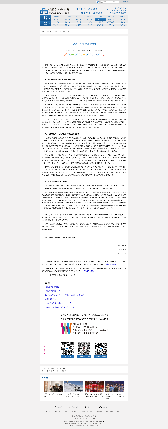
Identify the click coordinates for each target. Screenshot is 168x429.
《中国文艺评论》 (56, 25)
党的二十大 (67, 16)
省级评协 (67, 22)
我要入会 (122, 22)
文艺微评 (122, 19)
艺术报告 (78, 25)
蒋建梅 (100, 50)
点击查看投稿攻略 (111, 264)
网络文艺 (78, 19)
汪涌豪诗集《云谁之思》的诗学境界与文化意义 (59, 307)
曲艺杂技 (56, 19)
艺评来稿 (62, 31)
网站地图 (125, 2)
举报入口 (119, 411)
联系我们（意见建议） (87, 411)
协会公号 (67, 25)
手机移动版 (74, 407)
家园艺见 (78, 22)
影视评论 (100, 16)
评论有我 (89, 25)
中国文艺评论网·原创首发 (53, 291)
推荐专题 (100, 25)
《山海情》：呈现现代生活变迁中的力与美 (58, 303)
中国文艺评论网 (86, 50)
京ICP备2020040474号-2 (99, 421)
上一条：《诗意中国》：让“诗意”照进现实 (53, 368)
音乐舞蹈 (111, 16)
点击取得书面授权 (88, 271)
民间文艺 (67, 19)
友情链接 (99, 411)
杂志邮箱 (123, 13)
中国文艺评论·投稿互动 (52, 287)
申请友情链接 (109, 411)
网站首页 (48, 411)
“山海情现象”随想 (50, 299)
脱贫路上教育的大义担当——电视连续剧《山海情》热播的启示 (64, 295)
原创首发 (100, 19)
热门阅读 (89, 19)
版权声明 (74, 411)
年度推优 (100, 22)
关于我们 (66, 411)
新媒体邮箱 (115, 13)
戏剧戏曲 (89, 16)
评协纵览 (56, 22)
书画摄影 (122, 16)
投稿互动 (111, 19)
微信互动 (90, 407)
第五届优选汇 (111, 22)
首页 (43, 31)
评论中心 (122, 25)
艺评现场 (48, 31)
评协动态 (111, 25)
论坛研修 (89, 22)
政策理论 (56, 16)
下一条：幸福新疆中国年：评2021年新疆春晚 (54, 371)
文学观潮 (78, 16)
